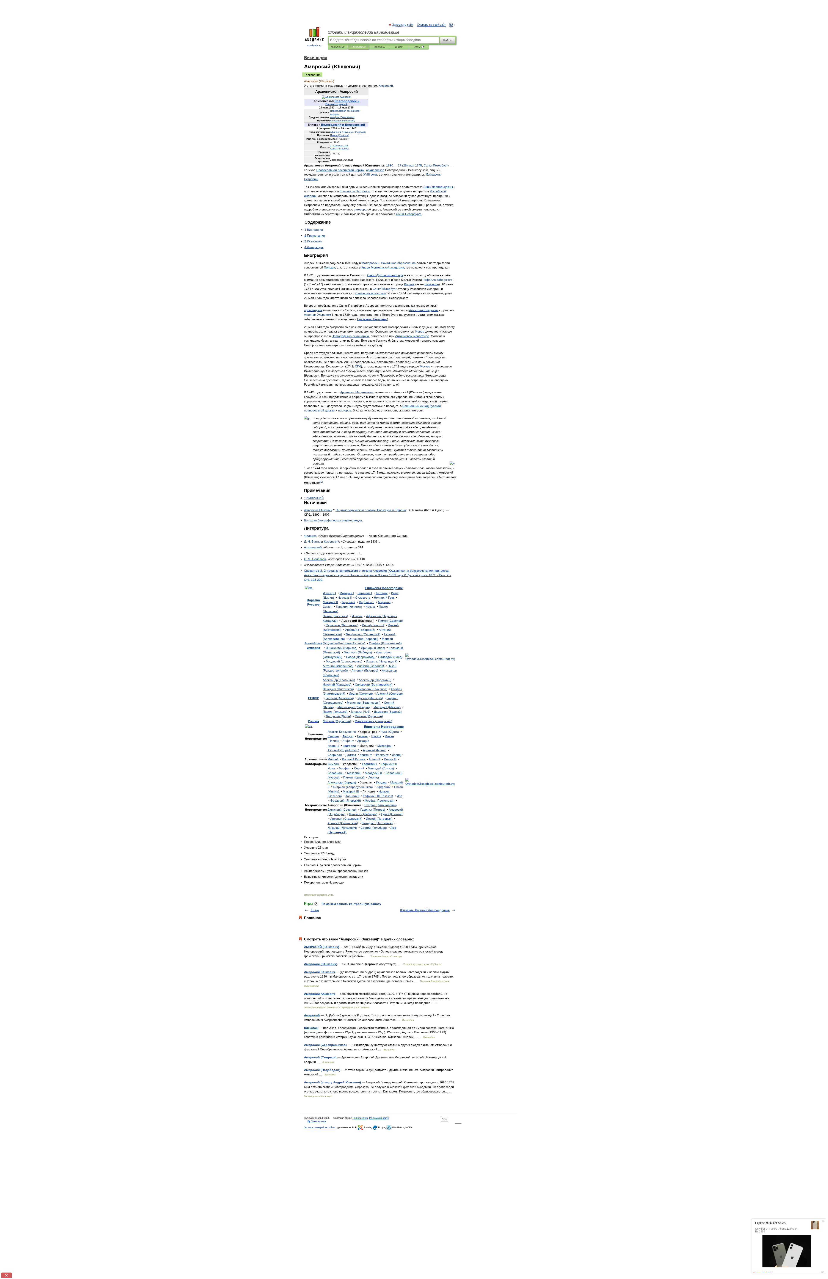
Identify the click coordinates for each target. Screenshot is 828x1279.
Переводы (379, 47)
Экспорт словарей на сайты (319, 1127)
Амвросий (312, 1015)
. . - (321, 541)
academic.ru (314, 45)
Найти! (447, 40)
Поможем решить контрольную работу (351, 904)
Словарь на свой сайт (431, 24)
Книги (399, 47)
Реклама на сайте (379, 1118)
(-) (348, 132)
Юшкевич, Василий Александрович (425, 910)
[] (321, 481)
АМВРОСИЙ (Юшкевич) (321, 947)
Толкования (358, 47)
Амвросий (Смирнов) (320, 1057)
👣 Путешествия (316, 1121)
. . (315, 559)
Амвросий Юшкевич (319, 972)
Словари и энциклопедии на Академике (363, 32)
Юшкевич (311, 1027)
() (342, 117)
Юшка (314, 910)
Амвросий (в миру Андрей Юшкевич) (332, 1082)
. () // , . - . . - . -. (377, 575)
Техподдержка (360, 1118)
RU (451, 24)
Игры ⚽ (419, 47)
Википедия (337, 47)
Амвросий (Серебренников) (325, 1045)
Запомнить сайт (403, 24)
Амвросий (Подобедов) (322, 1070)
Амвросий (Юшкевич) (320, 964)
